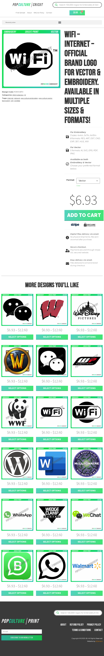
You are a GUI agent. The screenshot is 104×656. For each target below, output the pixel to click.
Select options (17, 337)
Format (70, 180)
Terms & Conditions (81, 630)
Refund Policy (39, 13)
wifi (12, 101)
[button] (52, 22)
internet (10, 98)
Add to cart (84, 215)
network (17, 98)
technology (6, 101)
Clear (78, 186)
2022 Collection (18, 95)
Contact (49, 13)
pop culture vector (45, 98)
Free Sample (20, 13)
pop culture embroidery (29, 98)
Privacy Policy (94, 624)
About (29, 13)
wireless (17, 101)
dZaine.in (99, 641)
